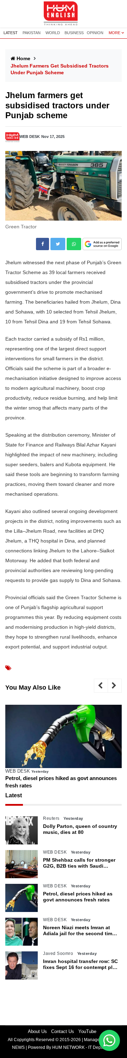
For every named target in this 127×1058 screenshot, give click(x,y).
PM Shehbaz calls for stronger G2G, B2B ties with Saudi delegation (79, 863)
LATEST (11, 33)
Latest (13, 795)
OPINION (95, 33)
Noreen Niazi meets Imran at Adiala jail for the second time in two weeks (79, 931)
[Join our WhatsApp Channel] (109, 1040)
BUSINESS (74, 33)
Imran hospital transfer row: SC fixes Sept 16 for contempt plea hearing (80, 964)
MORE (114, 33)
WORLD (53, 33)
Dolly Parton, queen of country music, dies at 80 (80, 829)
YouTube (87, 1031)
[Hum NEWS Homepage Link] (63, 13)
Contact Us (62, 1031)
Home (23, 58)
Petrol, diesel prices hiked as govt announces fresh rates (61, 781)
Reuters (51, 818)
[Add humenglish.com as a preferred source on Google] (102, 244)
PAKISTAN (32, 33)
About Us (37, 1031)
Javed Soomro (58, 953)
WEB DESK (29, 136)
